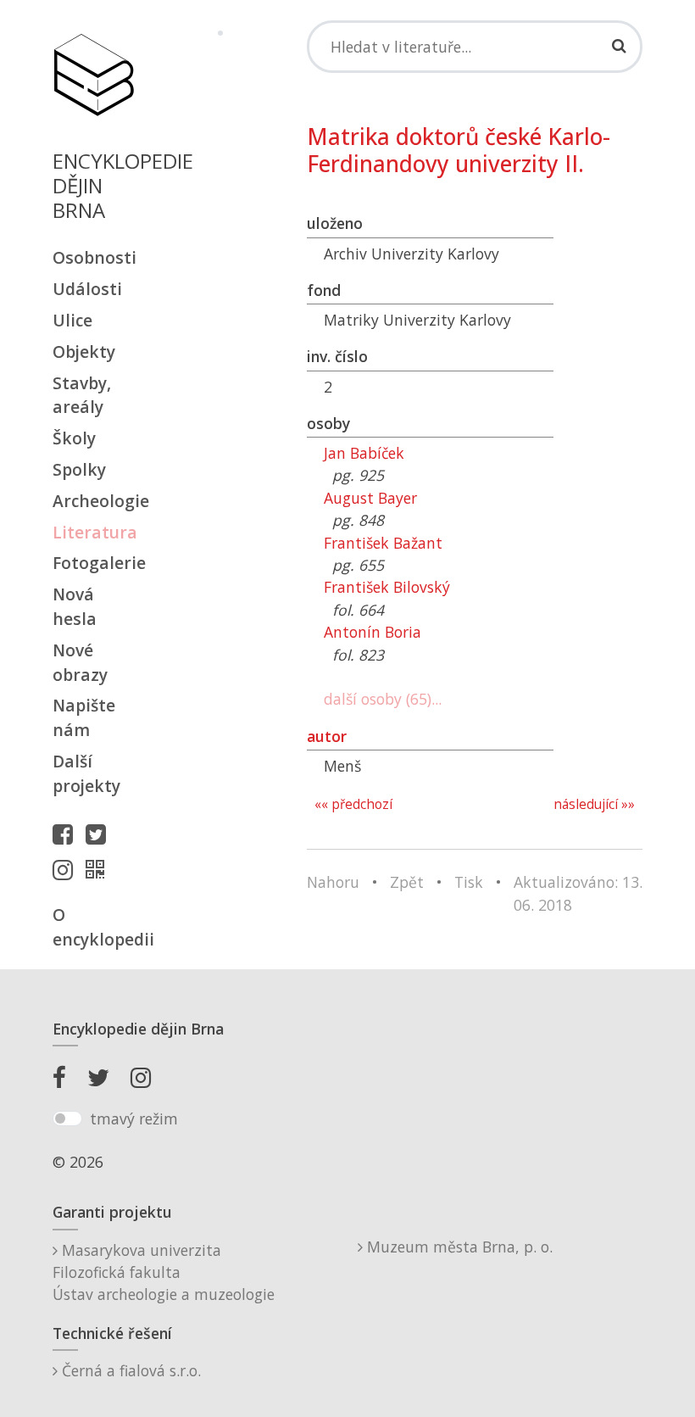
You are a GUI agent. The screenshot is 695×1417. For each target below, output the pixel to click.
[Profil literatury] (99, 869)
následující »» (594, 804)
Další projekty (86, 773)
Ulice (72, 320)
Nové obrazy (80, 662)
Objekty (84, 351)
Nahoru (333, 882)
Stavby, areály (82, 395)
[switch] (67, 1118)
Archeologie (93, 500)
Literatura (93, 532)
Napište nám (84, 717)
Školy (74, 438)
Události (87, 288)
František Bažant (383, 543)
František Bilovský (387, 587)
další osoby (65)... (383, 699)
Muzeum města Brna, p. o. (458, 1246)
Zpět (407, 882)
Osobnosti (93, 257)
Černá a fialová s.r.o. (129, 1370)
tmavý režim (134, 1118)
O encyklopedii (93, 927)
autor (327, 736)
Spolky (79, 469)
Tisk (468, 882)
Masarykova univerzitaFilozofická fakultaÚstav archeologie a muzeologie (164, 1272)
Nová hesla (75, 606)
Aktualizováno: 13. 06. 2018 (578, 893)
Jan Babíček (364, 453)
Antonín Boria (372, 632)
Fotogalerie (93, 562)
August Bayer (370, 498)
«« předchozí (353, 804)
